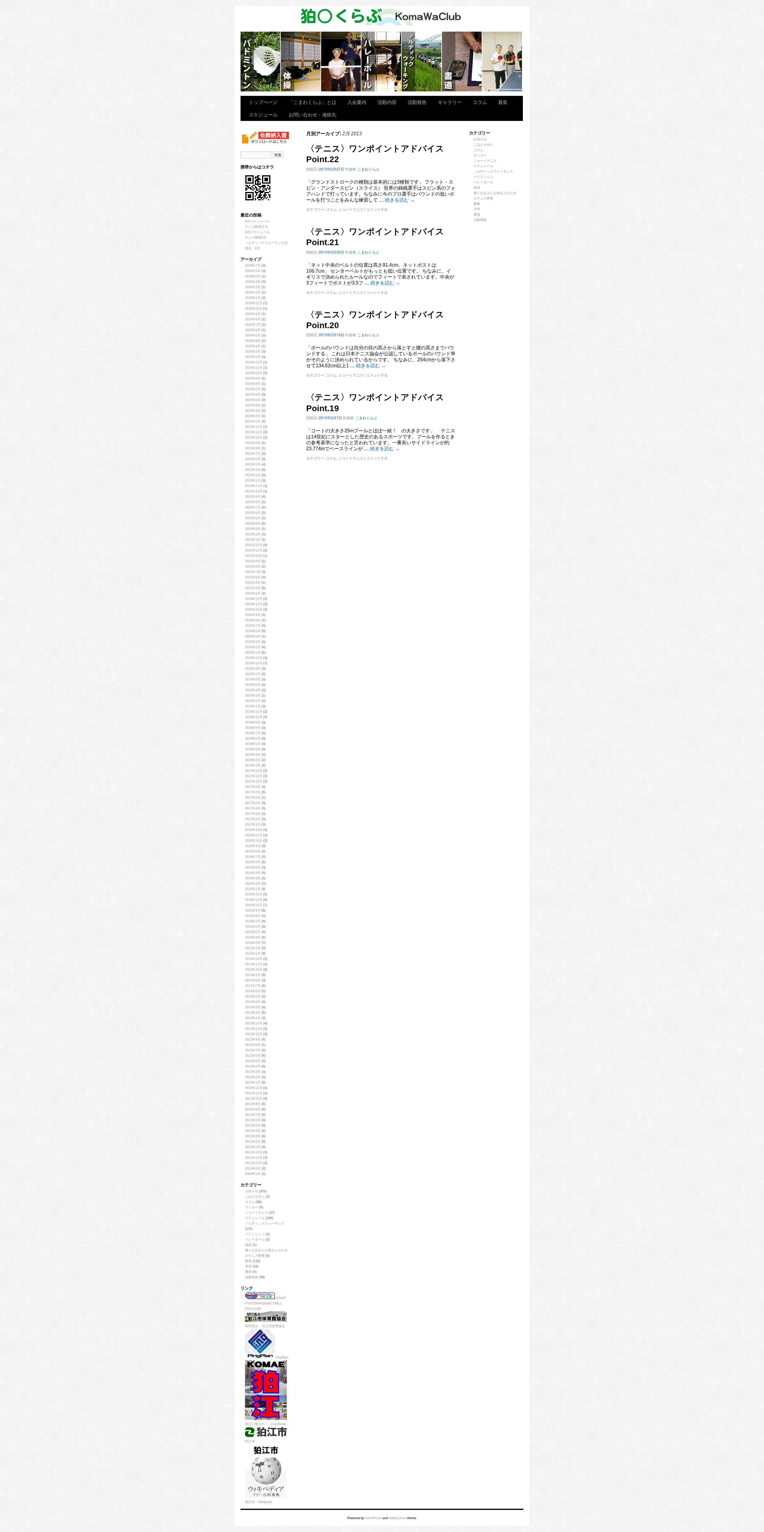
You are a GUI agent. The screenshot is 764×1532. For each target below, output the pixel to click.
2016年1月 (253, 889)
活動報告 (417, 102)
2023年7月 (253, 453)
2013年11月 (253, 1028)
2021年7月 (253, 572)
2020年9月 (253, 615)
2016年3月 (253, 878)
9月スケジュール (257, 221)
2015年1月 (253, 953)
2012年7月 (253, 1114)
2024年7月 (253, 389)
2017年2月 (253, 819)
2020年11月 (253, 604)
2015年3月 (253, 942)
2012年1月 (253, 1147)
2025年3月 (253, 346)
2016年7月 (253, 856)
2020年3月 (253, 641)
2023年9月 (253, 443)
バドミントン (261, 61)
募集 (503, 102)
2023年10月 (253, 437)
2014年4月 (253, 1002)
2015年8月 (253, 916)
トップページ (263, 102)
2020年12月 (253, 598)
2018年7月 (253, 733)
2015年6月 (253, 926)
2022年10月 (253, 491)
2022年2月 (253, 534)
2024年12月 (253, 362)
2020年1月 (253, 652)
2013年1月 (253, 1082)
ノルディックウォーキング (422, 61)
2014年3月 (253, 1007)
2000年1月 (253, 1173)
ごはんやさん (255, 1196)
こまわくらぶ (368, 168)
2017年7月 (253, 792)
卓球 (248, 1266)
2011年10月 (253, 1163)
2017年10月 (253, 781)
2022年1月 (253, 539)
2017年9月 (253, 787)
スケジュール (263, 114)
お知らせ (251, 1191)
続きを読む (400, 199)
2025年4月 (253, 340)
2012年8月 (253, 1109)
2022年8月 (253, 502)
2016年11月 (253, 835)
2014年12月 (253, 959)
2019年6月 (253, 679)
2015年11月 (253, 899)
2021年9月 (253, 561)
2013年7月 (253, 1050)
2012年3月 (253, 1136)
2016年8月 (253, 851)
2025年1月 (253, 357)
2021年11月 (253, 550)
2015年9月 (253, 910)
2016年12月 (253, 830)
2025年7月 (253, 324)
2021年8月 (253, 566)
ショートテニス (341, 61)
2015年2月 (253, 948)
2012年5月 (253, 1125)
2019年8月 (253, 668)
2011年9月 (253, 1168)
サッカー (251, 1207)
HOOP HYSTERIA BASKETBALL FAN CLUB (265, 1303)
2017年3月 (253, 813)
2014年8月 (253, 980)
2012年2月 (253, 1141)
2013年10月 (253, 1034)
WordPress (373, 1518)
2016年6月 (253, 862)
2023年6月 (253, 459)
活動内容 (387, 102)
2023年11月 (253, 432)
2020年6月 (253, 631)
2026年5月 (253, 276)
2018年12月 (253, 711)
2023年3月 (253, 475)
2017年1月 (253, 824)
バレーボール (255, 1239)
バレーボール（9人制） (381, 61)
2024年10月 (253, 373)
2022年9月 (253, 496)
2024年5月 (253, 400)
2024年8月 (253, 383)
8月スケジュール (257, 232)
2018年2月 (253, 760)
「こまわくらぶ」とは (312, 102)
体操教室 (301, 61)
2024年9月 (253, 378)
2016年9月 (253, 846)
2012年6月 (253, 1120)
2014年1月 (253, 1018)
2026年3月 (253, 287)
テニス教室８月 (256, 226)
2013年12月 (253, 1023)
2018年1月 (253, 765)
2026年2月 (253, 292)
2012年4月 (253, 1131)
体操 (248, 1245)
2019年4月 (253, 690)
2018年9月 (253, 722)
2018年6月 (253, 738)
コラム (480, 102)
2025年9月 (253, 314)
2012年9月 (253, 1104)
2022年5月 (253, 518)
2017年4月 (253, 808)
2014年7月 (253, 985)
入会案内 (356, 102)
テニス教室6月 (256, 237)
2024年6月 (253, 394)
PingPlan (281, 1357)
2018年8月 (253, 727)
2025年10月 (253, 308)
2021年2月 (253, 593)
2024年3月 (253, 410)
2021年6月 (253, 577)
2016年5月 (253, 867)
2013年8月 (253, 1045)
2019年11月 (253, 658)
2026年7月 (253, 265)
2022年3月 (253, 529)
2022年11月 (253, 486)
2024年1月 (253, 421)
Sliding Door (397, 1518)
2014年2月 (253, 1012)
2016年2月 (253, 883)
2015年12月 (253, 894)
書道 (248, 1271)
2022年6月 (253, 512)
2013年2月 (253, 1077)
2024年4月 (253, 405)
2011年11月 (253, 1157)
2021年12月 (253, 545)
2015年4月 (253, 937)
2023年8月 (253, 448)
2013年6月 (253, 1055)
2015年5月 (253, 932)
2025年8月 (253, 319)
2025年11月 (253, 303)
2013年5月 (253, 1061)
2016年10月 (253, 840)
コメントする (377, 209)
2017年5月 (253, 803)
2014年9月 (253, 975)
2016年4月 (253, 873)
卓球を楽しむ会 (502, 61)
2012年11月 (253, 1093)
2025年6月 (253, 330)
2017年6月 (253, 797)
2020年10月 (253, 609)
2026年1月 (253, 297)
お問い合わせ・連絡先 (312, 114)
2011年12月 (253, 1152)
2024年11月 (253, 367)
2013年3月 (253, 1071)
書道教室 (462, 61)
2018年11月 (253, 717)
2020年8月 (253, 620)
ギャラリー (450, 102)
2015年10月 (253, 905)
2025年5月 (253, 335)
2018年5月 (253, 744)
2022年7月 (253, 507)
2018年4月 (253, 749)
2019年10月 (253, 663)
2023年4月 (253, 469)
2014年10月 (253, 969)
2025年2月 (253, 351)
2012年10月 (253, 1098)
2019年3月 (253, 695)
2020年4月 (253, 636)
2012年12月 (253, 1088)
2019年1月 (253, 706)
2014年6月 (253, 991)
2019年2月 (253, 701)
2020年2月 (253, 647)
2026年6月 (253, 271)
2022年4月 (253, 523)
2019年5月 (253, 684)
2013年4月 (253, 1066)
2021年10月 (253, 555)
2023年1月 (253, 480)
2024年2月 (253, 416)
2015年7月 (253, 921)
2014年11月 (253, 964)
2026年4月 (253, 281)
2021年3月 (253, 588)
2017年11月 (253, 776)
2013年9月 (253, 1039)
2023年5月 (253, 464)
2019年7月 (253, 674)
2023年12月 (253, 426)
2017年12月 (253, 770)
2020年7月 (253, 625)
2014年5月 (253, 996)
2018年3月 (253, 754)
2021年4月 (253, 582)
